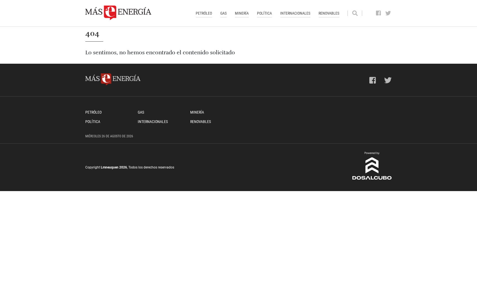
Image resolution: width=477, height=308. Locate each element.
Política (264, 13)
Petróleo (204, 13)
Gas (223, 13)
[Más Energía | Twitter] (388, 13)
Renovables (329, 13)
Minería (242, 13)
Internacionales (295, 13)
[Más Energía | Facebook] (378, 13)
